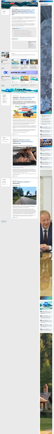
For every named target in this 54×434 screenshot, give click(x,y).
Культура (34, 65)
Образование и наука (47, 166)
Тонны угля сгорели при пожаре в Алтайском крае (45, 112)
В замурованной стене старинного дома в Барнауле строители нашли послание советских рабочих (46, 116)
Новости (7, 1)
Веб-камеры (19, 1)
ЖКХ (45, 148)
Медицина (46, 315)
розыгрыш (4, 99)
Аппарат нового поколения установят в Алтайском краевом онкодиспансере (23, 54)
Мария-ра (4, 98)
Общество (46, 130)
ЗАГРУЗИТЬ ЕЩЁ (4, 221)
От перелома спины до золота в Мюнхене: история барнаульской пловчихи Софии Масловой (15, 67)
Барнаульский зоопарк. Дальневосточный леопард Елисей (32, 46)
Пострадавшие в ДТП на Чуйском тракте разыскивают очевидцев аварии (22, 33)
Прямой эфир (12, 3)
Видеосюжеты (15, 1)
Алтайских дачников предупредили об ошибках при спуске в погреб (45, 119)
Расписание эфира (44, 146)
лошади (7, 139)
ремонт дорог (4, 181)
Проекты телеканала (5, 76)
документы (4, 139)
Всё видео (3, 68)
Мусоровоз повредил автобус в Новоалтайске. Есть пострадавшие (21, 30)
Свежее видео (4, 60)
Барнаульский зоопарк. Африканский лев (32, 47)
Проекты (11, 1)
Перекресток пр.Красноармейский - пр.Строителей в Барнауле (31, 45)
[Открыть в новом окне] (30, 4)
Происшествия (47, 153)
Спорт (15, 65)
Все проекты (3, 85)
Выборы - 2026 (23, 1)
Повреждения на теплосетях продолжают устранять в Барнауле (46, 124)
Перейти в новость (15, 217)
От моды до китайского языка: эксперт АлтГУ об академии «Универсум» (24, 68)
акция (6, 98)
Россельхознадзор (15, 166)
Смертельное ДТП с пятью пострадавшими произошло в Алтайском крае (22, 34)
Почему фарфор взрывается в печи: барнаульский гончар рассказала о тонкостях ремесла (33, 67)
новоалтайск (4, 182)
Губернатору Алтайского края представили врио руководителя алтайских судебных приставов (46, 298)
